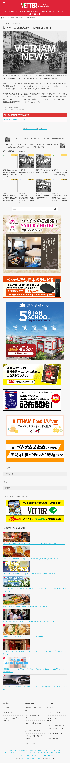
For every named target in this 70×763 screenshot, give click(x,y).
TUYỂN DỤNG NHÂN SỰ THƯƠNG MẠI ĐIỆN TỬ (55, 727)
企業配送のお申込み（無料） (33, 709)
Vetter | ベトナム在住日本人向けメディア (31, 758)
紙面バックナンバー (11, 11)
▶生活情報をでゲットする (14, 119)
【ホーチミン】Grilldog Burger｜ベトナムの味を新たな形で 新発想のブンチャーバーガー (33, 559)
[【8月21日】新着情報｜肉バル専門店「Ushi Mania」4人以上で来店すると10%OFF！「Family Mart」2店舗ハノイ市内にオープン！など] (17, 541)
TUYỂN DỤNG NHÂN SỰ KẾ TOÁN (55, 719)
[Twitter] (33, 14)
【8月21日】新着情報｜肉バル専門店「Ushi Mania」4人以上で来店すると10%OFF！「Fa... (34, 544)
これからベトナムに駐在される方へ (29, 11)
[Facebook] (30, 14)
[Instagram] (37, 14)
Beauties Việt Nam (10, 753)
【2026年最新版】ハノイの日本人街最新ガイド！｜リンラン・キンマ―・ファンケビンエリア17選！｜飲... (34, 590)
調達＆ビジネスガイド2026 (57, 11)
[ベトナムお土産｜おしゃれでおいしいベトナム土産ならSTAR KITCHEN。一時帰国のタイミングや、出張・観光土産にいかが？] (17, 648)
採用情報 (50, 707)
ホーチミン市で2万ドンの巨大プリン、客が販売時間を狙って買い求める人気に (29, 621)
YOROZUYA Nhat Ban (47, 755)
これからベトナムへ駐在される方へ (12, 719)
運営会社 (6, 707)
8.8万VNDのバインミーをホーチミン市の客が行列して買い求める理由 (26, 606)
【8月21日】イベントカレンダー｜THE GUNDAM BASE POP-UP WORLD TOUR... (31, 573)
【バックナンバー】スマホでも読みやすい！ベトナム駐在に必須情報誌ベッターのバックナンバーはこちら (35, 688)
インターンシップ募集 (54, 713)
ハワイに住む (20, 755)
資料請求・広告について (33, 731)
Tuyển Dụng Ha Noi (53, 738)
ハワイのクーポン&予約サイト (56, 753)
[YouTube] (35, 14)
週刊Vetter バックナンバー (12, 713)
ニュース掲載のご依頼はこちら (33, 724)
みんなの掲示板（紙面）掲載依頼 (33, 737)
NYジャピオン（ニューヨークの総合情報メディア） (32, 753)
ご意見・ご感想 (30, 743)
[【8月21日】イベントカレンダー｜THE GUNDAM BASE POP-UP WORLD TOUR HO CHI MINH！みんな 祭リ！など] (17, 571)
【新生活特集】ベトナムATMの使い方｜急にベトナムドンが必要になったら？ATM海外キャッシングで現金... (34, 670)
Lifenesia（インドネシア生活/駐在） (19, 750)
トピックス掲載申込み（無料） (33, 717)
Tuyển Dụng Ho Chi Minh (55, 733)
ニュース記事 (7, 23)
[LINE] (40, 14)
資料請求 (44, 11)
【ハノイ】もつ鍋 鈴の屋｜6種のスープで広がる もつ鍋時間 (23, 636)
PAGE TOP (66, 738)
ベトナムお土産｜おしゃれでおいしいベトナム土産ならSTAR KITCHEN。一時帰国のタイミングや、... (34, 652)
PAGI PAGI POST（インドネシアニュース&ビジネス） (46, 750)
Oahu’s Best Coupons (32, 755)
